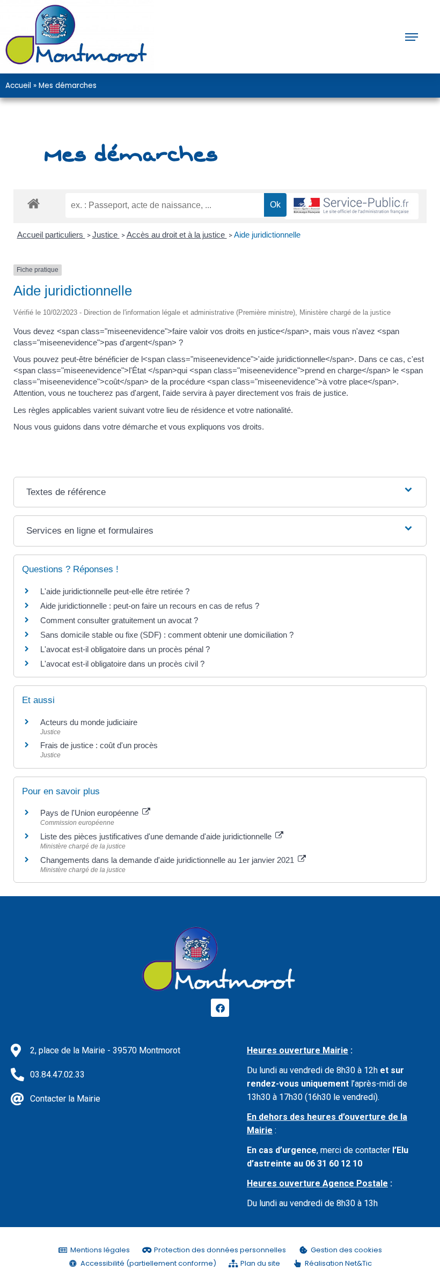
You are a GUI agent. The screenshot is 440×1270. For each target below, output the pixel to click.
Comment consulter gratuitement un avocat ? (119, 620)
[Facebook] (220, 1008)
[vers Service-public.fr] (351, 206)
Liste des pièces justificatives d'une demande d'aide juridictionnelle (157, 836)
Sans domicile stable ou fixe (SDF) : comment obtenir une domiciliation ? (167, 634)
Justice (106, 234)
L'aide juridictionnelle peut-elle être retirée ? (114, 591)
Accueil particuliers (51, 234)
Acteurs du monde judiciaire (88, 722)
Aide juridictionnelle (267, 234)
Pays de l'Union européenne (90, 812)
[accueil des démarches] (33, 203)
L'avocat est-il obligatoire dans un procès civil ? (122, 663)
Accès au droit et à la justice (177, 234)
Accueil (18, 85)
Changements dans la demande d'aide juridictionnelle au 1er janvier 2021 (168, 860)
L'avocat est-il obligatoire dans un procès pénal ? (125, 649)
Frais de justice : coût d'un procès (99, 745)
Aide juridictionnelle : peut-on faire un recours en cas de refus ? (149, 605)
